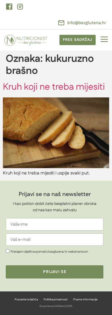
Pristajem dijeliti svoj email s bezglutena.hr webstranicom (49, 251)
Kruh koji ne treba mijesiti (54, 86)
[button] (104, 40)
